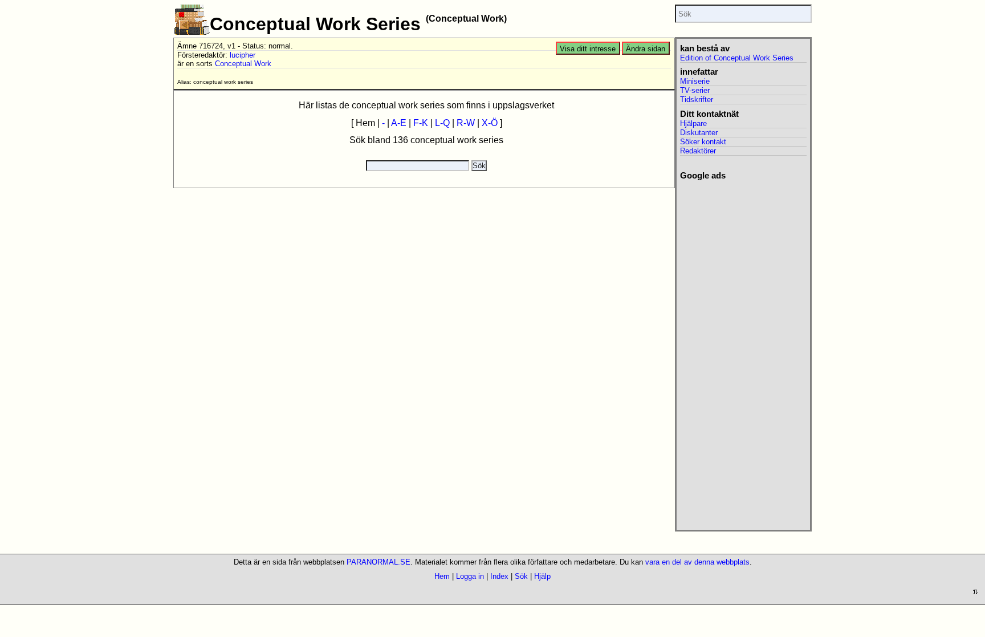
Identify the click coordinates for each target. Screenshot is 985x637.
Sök (521, 576)
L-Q (442, 123)
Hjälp (542, 576)
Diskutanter (699, 132)
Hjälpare (693, 123)
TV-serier (695, 90)
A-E (398, 123)
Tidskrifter (696, 99)
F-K (420, 123)
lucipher (242, 55)
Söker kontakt (703, 141)
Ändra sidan (645, 48)
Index (499, 576)
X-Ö (490, 123)
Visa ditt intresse (588, 48)
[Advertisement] (743, 352)
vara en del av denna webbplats (697, 562)
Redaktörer (698, 151)
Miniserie (695, 81)
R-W (466, 123)
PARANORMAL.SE (378, 562)
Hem (442, 576)
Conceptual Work (243, 63)
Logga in (470, 576)
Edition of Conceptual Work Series (736, 58)
